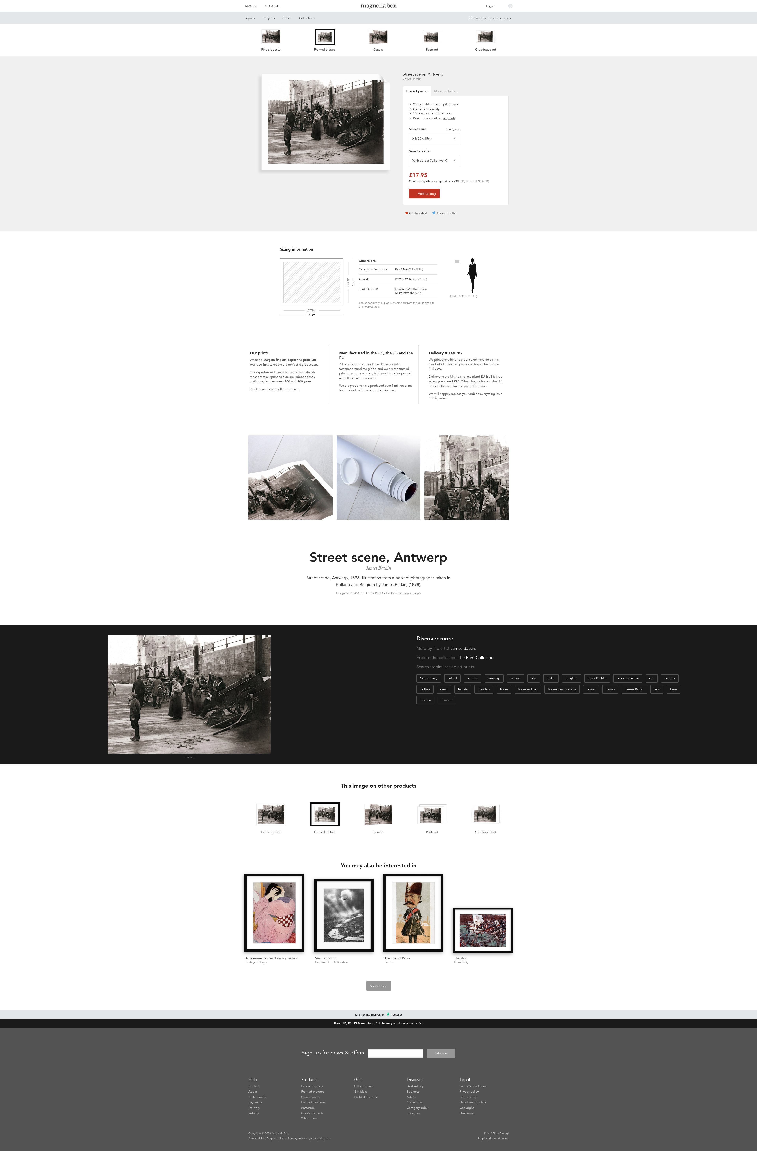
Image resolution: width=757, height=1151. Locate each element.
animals (472, 678)
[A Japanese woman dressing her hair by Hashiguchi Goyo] (274, 913)
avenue (515, 678)
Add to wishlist (418, 213)
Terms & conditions (473, 1086)
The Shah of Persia (397, 958)
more (447, 700)
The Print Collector (475, 657)
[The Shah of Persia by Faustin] (413, 913)
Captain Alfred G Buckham (332, 962)
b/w (533, 678)
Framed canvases (313, 1102)
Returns (253, 1113)
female (463, 689)
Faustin (389, 962)
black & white (597, 678)
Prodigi (504, 1133)
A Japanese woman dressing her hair (271, 958)
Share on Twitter (446, 213)
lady (657, 689)
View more (378, 986)
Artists (286, 18)
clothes (425, 689)
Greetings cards (312, 1113)
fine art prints (289, 389)
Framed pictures (312, 1092)
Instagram (414, 1113)
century (670, 678)
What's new (309, 1118)
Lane (673, 689)
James (610, 689)
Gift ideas (360, 1092)
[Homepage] (378, 6)
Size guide (453, 129)
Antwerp (494, 678)
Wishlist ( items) (366, 1097)
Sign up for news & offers (333, 1052)
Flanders (484, 689)
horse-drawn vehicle (562, 689)
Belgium (571, 678)
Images (250, 6)
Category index (417, 1108)
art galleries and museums (357, 378)
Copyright (467, 1108)
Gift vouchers (363, 1086)
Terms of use (468, 1097)
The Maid (460, 958)
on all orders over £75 (378, 1023)
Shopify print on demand (493, 1138)
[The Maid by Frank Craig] (483, 930)
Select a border (419, 151)
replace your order (464, 394)
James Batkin (412, 79)
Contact (253, 1086)
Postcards (308, 1108)
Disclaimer (467, 1113)
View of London (326, 958)
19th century (428, 678)
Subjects (269, 18)
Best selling (415, 1086)
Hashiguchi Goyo (256, 962)
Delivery (434, 377)
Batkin (551, 678)
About (252, 1092)
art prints (449, 118)
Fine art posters (312, 1086)
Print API (489, 1133)
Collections (307, 18)
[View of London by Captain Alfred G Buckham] (344, 916)
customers (387, 390)
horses (591, 689)
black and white (628, 678)
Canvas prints (310, 1097)
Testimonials (257, 1097)
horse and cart (528, 689)
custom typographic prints (314, 1138)
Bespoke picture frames (281, 1138)
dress (444, 689)
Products (272, 6)
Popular (249, 18)
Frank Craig (461, 962)
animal (452, 678)
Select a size (434, 129)
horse (504, 689)
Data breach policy (473, 1102)
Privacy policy (469, 1092)
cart (651, 678)
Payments (255, 1102)
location (425, 700)
